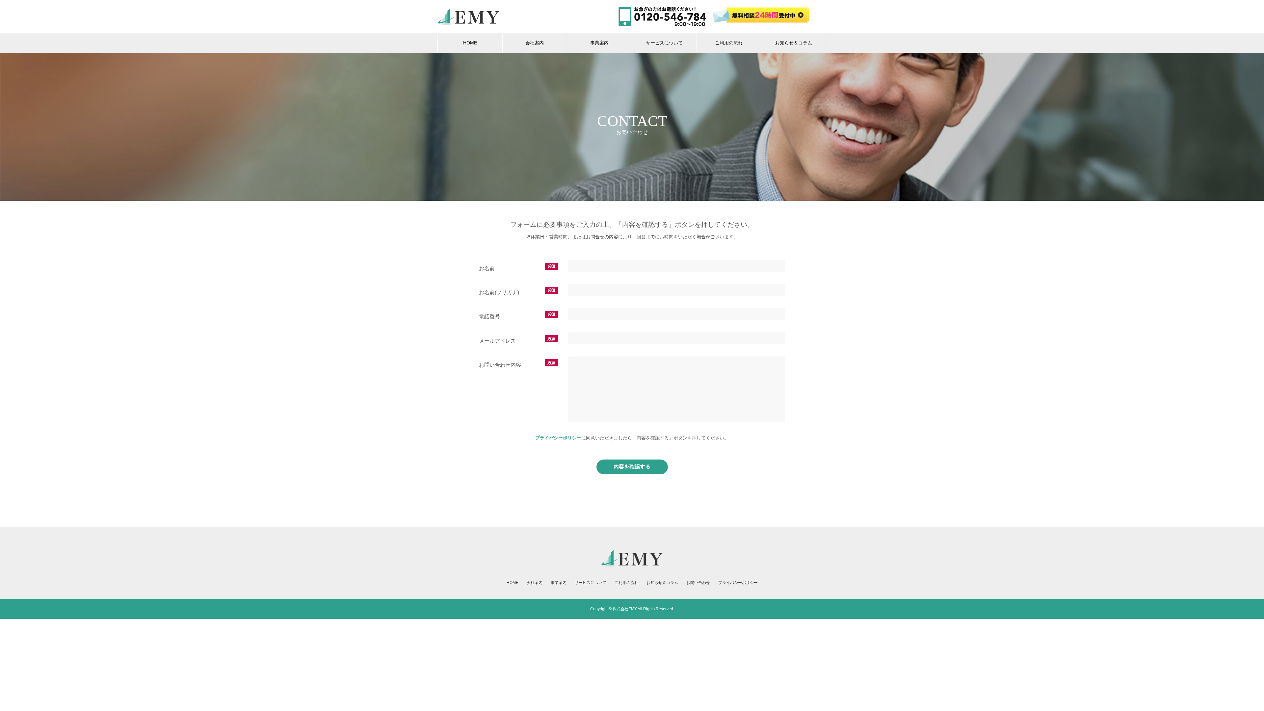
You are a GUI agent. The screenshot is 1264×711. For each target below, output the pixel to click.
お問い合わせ (698, 582)
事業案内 (599, 42)
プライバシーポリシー (558, 437)
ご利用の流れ (729, 42)
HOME (470, 42)
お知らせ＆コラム (793, 42)
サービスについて (664, 42)
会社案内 (534, 42)
